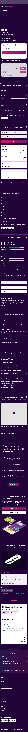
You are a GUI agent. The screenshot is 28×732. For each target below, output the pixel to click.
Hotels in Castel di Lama (15, 670)
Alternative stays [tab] (14, 612)
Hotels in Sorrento (7, 634)
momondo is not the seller (8, 658)
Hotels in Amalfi (6, 630)
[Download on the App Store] (12, 720)
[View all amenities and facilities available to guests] (26, 193)
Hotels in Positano (6, 632)
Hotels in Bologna (6, 639)
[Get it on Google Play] (4, 720)
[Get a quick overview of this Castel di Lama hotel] (26, 86)
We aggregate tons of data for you (10, 661)
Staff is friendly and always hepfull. (10, 265)
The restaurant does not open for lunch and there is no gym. (13, 276)
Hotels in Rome (6, 622)
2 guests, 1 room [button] (7, 48)
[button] (2, 6)
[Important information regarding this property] (26, 315)
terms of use (18, 593)
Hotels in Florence (6, 628)
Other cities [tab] (5, 612)
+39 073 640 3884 (5, 38)
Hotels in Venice (6, 626)
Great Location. (6, 267)
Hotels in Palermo (6, 637)
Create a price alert (20, 476)
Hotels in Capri (6, 641)
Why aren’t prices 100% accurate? (10, 663)
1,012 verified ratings (15, 40)
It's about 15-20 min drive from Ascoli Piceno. (13, 269)
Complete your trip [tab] (15, 615)
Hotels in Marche (6, 670)
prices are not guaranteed (7, 654)
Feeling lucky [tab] (6, 615)
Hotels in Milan (6, 624)
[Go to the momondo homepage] (9, 6)
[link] (14, 484)
